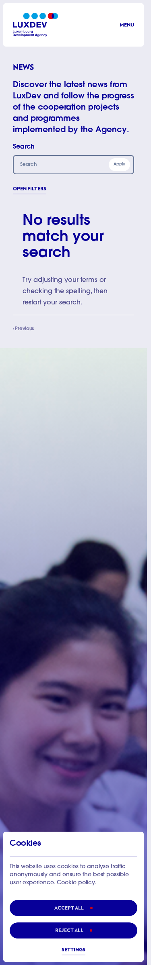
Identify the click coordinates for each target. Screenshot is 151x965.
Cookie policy (76, 883)
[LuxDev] (35, 25)
